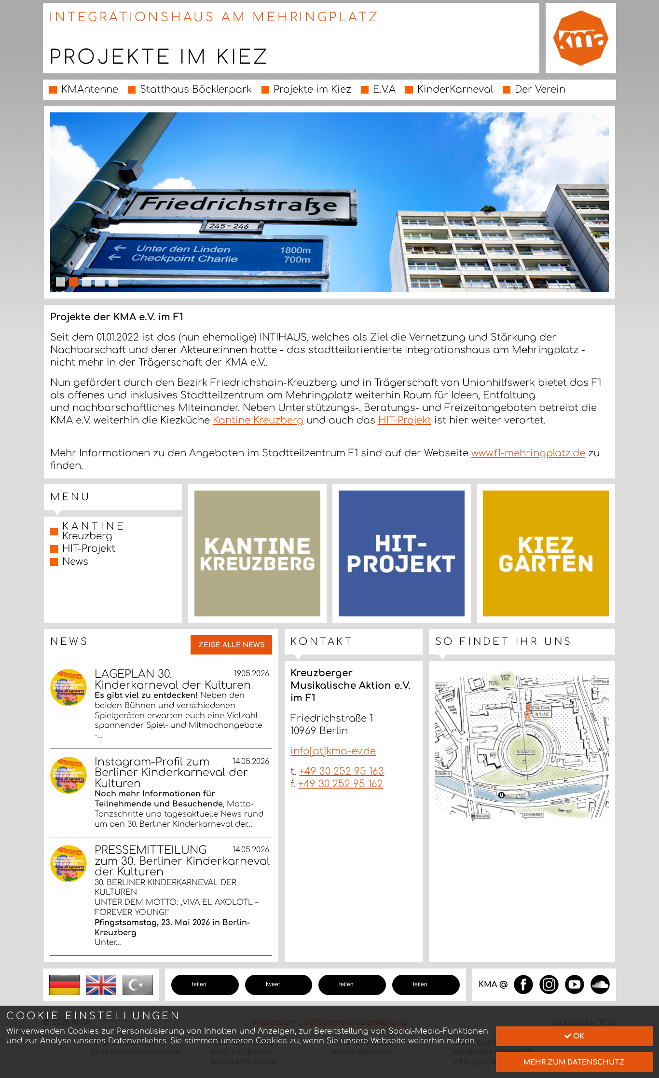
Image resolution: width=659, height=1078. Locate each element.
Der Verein (540, 89)
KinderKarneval (455, 89)
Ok (577, 1036)
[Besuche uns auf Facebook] (523, 984)
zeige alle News (231, 645)
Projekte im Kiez (312, 89)
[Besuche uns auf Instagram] (549, 984)
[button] (205, 985)
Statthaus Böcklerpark (196, 89)
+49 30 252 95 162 (340, 784)
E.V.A (384, 89)
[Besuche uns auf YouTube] (574, 984)
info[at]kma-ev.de (333, 751)
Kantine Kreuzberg (258, 420)
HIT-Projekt (404, 420)
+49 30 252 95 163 (341, 771)
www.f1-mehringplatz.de (528, 453)
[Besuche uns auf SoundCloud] (600, 984)
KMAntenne (89, 89)
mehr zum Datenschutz (574, 1062)
